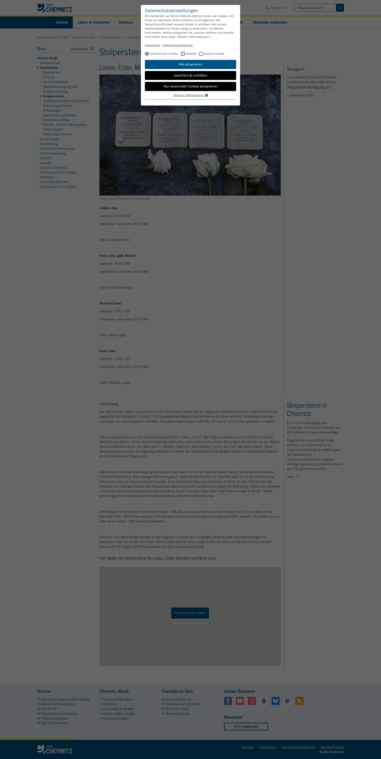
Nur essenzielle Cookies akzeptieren (190, 86)
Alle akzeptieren (190, 64)
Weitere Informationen (189, 95)
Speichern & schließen (190, 75)
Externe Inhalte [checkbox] (214, 54)
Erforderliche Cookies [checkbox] (164, 54)
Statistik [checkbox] (191, 54)
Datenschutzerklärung (178, 45)
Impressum (152, 45)
